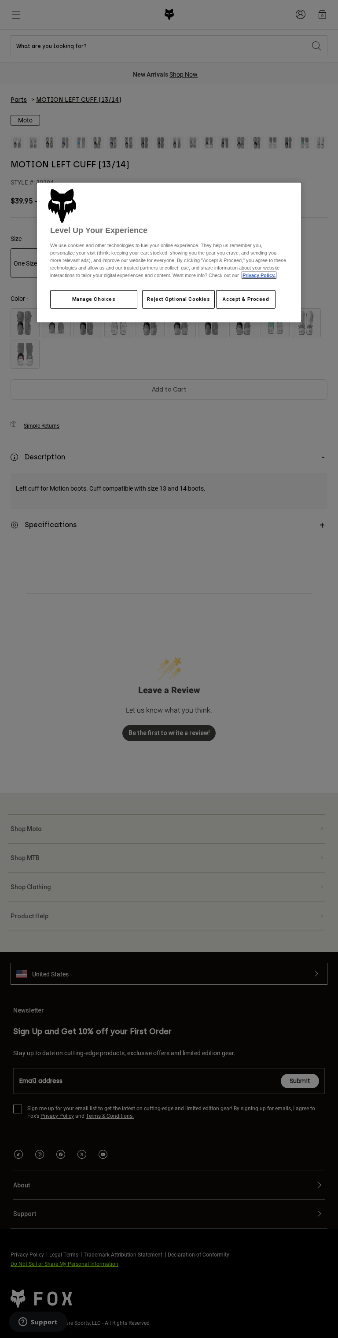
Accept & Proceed (246, 299)
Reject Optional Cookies (178, 299)
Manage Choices (94, 299)
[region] (169, 252)
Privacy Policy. (259, 275)
